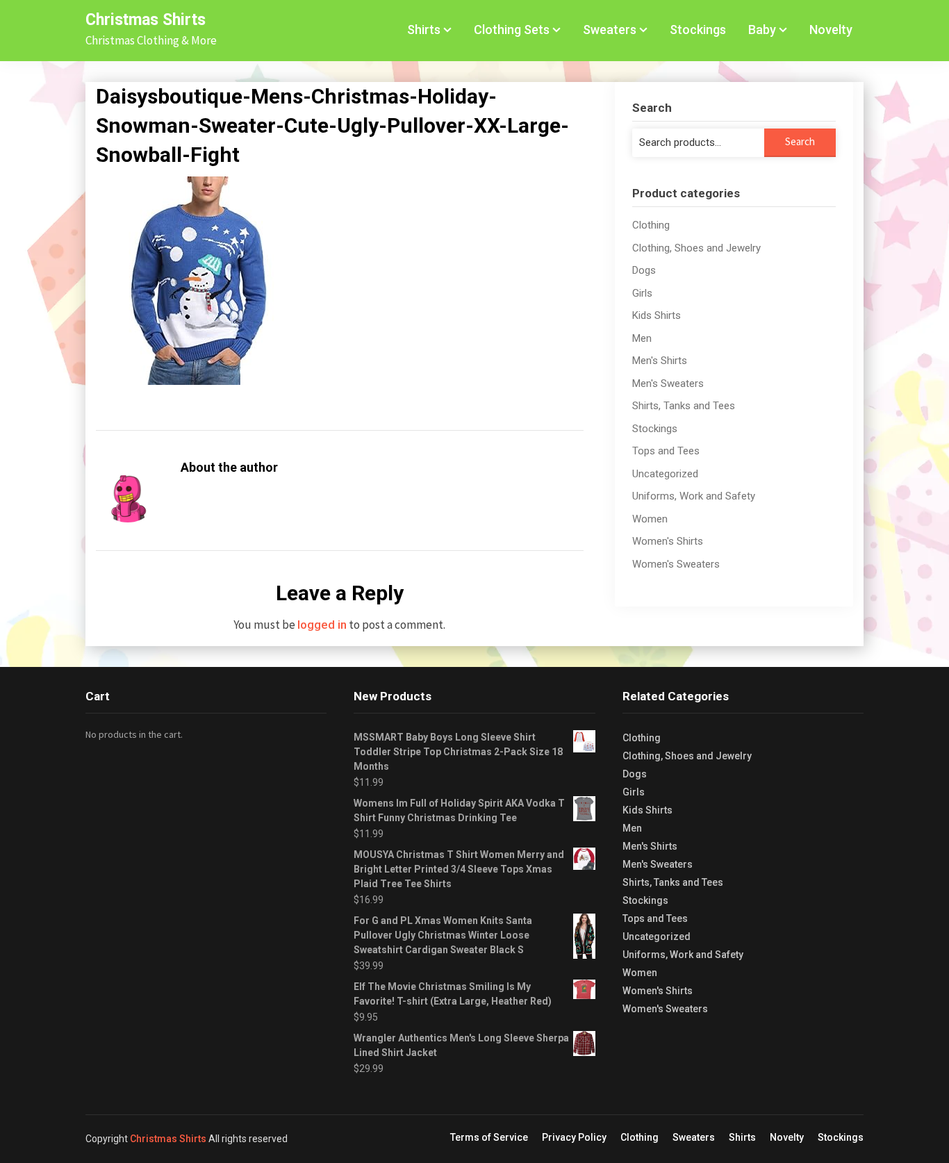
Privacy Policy (574, 1137)
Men (642, 338)
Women (650, 519)
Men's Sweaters (668, 383)
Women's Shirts (667, 541)
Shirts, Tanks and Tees (683, 405)
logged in (322, 625)
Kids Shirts (656, 315)
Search (800, 141)
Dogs (644, 270)
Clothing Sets (512, 29)
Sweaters (609, 29)
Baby (762, 29)
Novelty (830, 29)
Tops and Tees (666, 451)
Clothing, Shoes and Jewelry (696, 248)
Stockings (698, 29)
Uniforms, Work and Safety (693, 496)
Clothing (651, 225)
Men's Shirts (659, 360)
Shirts (423, 29)
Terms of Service (489, 1137)
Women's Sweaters (676, 564)
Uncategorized (665, 474)
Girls (642, 293)
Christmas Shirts (145, 19)
